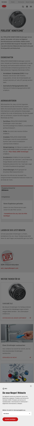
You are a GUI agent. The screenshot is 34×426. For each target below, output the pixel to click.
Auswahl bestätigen (10, 419)
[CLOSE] (31, 386)
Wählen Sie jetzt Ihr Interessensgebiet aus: (14, 410)
